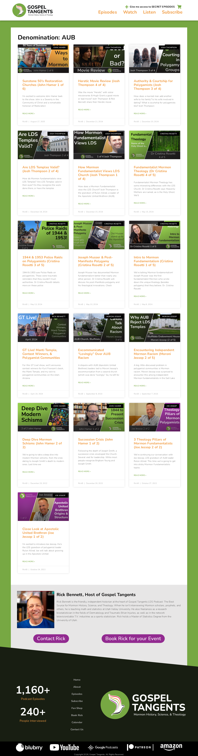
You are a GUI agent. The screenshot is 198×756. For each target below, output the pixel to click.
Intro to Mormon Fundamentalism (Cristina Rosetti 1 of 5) (153, 261)
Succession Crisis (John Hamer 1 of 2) (95, 441)
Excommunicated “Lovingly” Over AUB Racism (94, 354)
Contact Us (77, 729)
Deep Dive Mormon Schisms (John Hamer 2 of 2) (42, 443)
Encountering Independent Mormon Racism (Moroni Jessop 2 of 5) (154, 354)
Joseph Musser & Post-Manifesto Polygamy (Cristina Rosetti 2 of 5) (96, 261)
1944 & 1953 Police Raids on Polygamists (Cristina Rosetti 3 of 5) (42, 261)
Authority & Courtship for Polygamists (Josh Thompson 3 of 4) (153, 85)
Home (76, 679)
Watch (130, 12)
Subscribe (172, 12)
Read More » (28, 113)
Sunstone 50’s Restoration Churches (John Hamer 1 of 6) (43, 85)
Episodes (107, 12)
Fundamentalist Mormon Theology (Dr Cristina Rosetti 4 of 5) (152, 171)
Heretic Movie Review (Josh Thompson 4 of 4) (99, 83)
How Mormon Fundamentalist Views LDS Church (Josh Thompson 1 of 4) (99, 173)
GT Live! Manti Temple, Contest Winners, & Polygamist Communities (41, 354)
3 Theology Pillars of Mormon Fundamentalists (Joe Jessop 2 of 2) (153, 443)
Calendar (77, 722)
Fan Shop (76, 708)
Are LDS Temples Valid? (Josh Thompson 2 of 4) (40, 169)
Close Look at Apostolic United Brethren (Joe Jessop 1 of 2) (40, 533)
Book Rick (77, 715)
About (77, 687)
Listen (149, 12)
